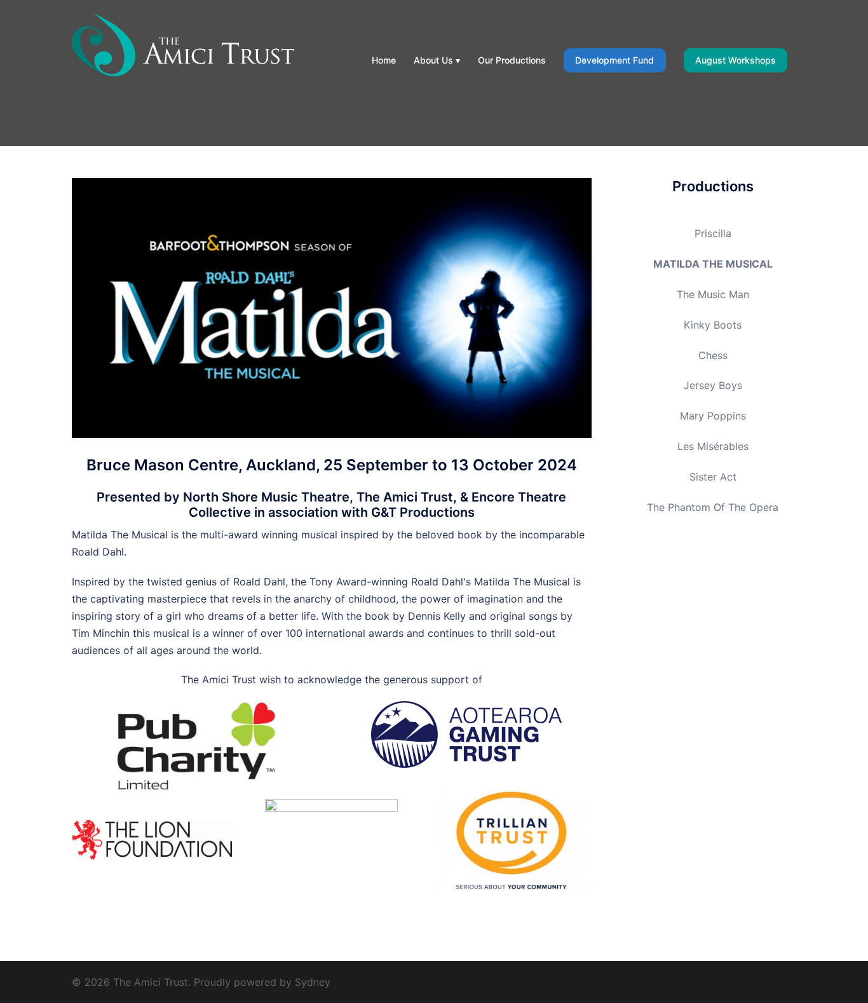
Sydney (312, 982)
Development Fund (614, 60)
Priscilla (713, 233)
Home (384, 60)
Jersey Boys (713, 385)
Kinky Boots (713, 324)
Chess (713, 355)
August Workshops (735, 60)
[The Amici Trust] (183, 43)
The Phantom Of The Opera (712, 507)
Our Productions (512, 60)
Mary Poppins (713, 415)
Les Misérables (713, 446)
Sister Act (712, 476)
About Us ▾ (437, 60)
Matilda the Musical (713, 263)
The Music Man (713, 294)
